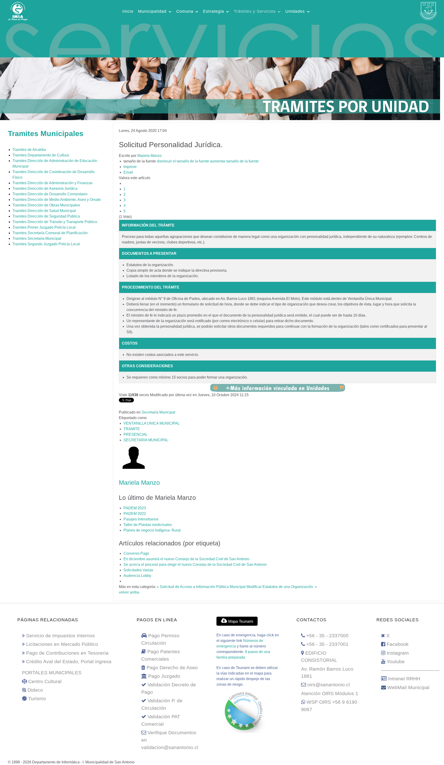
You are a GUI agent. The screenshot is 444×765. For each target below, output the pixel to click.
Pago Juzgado (164, 676)
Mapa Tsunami (240, 621)
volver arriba (129, 592)
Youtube (396, 661)
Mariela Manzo (149, 156)
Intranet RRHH (404, 678)
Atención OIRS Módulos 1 (329, 693)
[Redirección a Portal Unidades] (277, 387)
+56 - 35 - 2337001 (327, 644)
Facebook (398, 644)
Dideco (35, 690)
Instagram (398, 653)
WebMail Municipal (408, 687)
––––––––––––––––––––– (410, 670)
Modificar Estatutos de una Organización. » (282, 587)
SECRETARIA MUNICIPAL (145, 440)
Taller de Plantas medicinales (147, 525)
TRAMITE (131, 429)
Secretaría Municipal (158, 412)
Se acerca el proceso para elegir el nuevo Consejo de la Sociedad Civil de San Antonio (195, 564)
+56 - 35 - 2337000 (327, 635)
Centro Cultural (45, 681)
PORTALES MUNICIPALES (51, 672)
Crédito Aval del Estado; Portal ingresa (68, 661)
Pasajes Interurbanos (140, 519)
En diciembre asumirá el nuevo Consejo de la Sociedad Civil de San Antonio (186, 559)
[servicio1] (219, 39)
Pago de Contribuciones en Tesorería (67, 653)
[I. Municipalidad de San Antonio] (18, 10)
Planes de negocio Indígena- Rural (152, 530)
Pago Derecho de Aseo (172, 667)
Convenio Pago (136, 553)
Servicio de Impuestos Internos (60, 635)
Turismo (37, 698)
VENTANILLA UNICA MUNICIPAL (151, 423)
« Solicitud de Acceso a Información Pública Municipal (201, 587)
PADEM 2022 (134, 514)
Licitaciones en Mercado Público (62, 644)
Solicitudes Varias (138, 570)
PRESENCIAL (135, 434)
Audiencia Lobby (137, 576)
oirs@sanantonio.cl (328, 684)
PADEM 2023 (134, 508)
